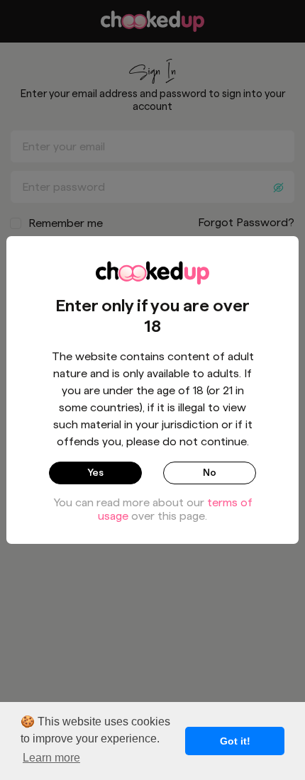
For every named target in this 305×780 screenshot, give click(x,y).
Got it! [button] (235, 741)
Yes (95, 472)
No (209, 472)
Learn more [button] (51, 758)
